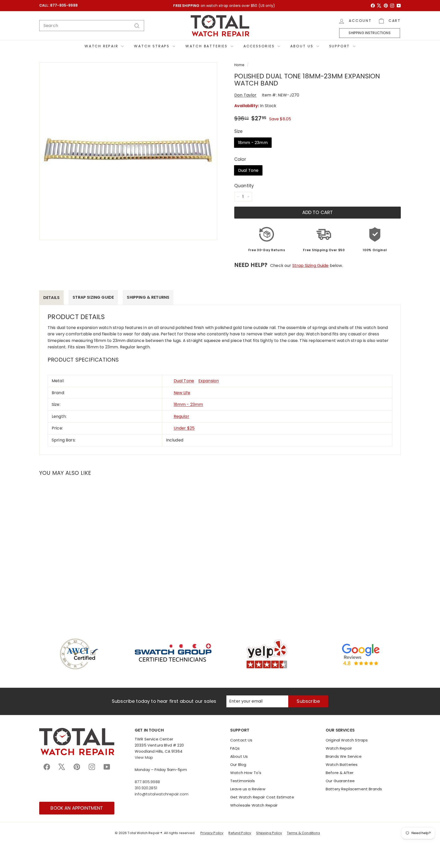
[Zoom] (128, 151)
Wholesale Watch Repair (254, 805)
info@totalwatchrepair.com (161, 794)
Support (340, 46)
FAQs (235, 748)
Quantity (244, 186)
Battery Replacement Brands (354, 789)
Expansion (208, 381)
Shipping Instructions (369, 33)
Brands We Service (344, 756)
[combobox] (91, 25)
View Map (144, 757)
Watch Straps (152, 46)
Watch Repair (102, 46)
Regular (181, 416)
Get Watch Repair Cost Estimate (262, 797)
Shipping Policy (269, 833)
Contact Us (241, 740)
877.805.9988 (147, 781)
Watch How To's (245, 772)
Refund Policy (239, 833)
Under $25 (184, 428)
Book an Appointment (76, 808)
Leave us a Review (247, 789)
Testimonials (242, 780)
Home (239, 65)
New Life (182, 393)
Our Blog (238, 764)
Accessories (260, 46)
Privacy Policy (211, 833)
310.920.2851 (146, 788)
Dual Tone (248, 170)
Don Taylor (245, 95)
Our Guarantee (340, 780)
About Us (302, 46)
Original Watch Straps (347, 740)
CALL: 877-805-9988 (58, 5)
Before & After (339, 772)
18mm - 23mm (253, 143)
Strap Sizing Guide (310, 265)
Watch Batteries (207, 46)
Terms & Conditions (303, 833)
